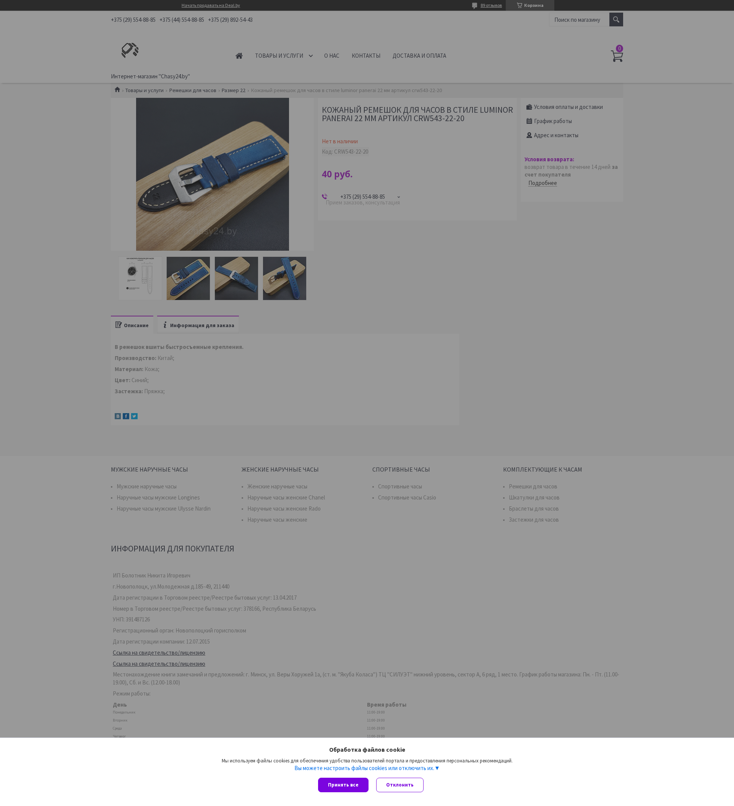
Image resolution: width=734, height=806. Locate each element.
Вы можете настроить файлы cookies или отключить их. (364, 768)
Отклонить (400, 785)
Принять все (343, 785)
